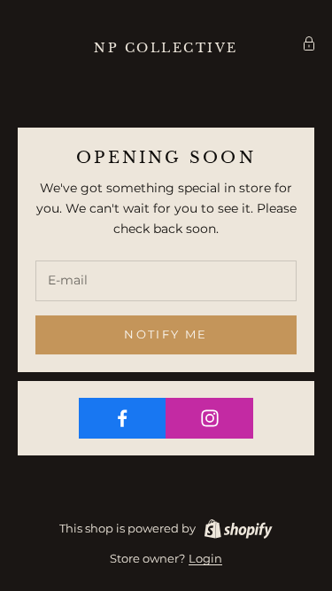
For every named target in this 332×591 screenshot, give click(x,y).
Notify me (165, 334)
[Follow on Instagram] (209, 418)
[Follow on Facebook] (123, 418)
